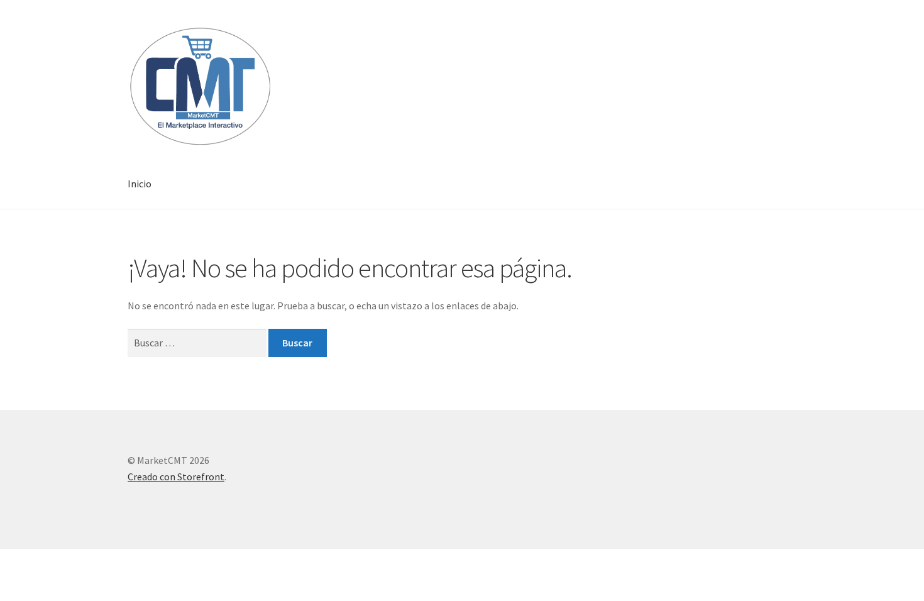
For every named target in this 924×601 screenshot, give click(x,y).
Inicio (139, 183)
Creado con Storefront (176, 476)
